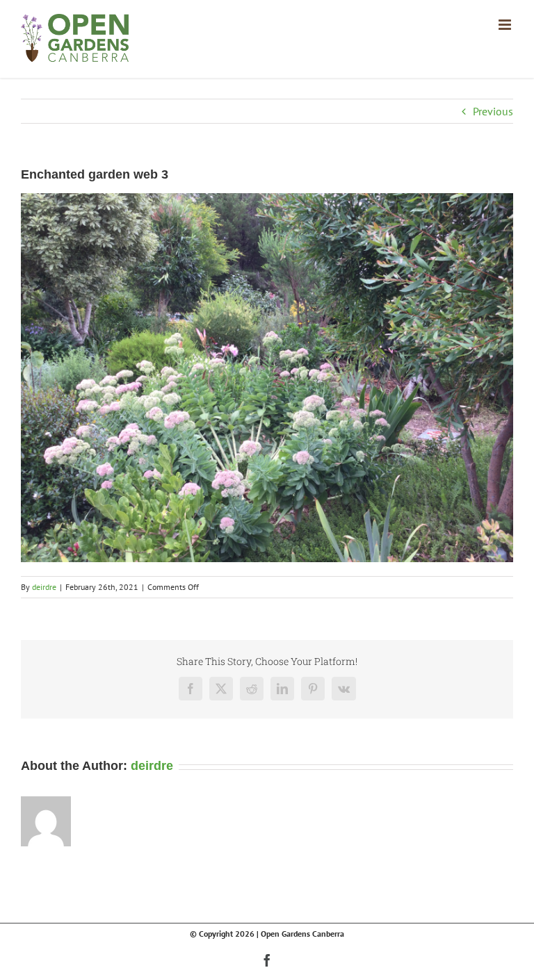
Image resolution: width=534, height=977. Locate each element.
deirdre (44, 587)
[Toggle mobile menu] (506, 24)
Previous (493, 111)
